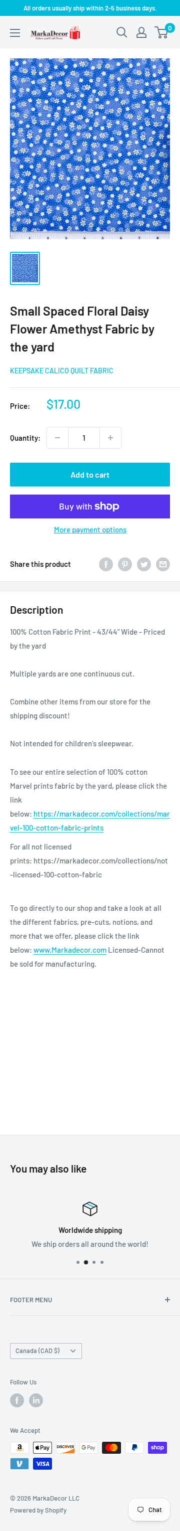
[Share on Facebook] (106, 563)
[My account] (141, 32)
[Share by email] (163, 563)
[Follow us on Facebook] (17, 1400)
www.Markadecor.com (70, 949)
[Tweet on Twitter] (144, 563)
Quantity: (25, 437)
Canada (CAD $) (38, 1351)
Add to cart (90, 474)
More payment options (90, 529)
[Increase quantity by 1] (110, 437)
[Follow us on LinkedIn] (36, 1400)
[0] (162, 32)
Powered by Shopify (38, 1510)
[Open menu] (15, 33)
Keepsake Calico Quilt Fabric (62, 370)
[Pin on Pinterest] (125, 563)
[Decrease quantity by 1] (57, 437)
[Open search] (122, 32)
